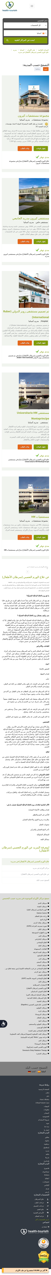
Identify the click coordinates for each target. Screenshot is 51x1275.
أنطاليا (47, 1178)
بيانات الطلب (24, 148)
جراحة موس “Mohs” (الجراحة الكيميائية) (34, 1037)
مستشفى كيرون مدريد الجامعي (30, 218)
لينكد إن (44, 1227)
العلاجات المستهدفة (40, 949)
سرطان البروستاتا (41, 1014)
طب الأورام (31, 50)
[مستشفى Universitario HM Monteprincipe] (34, 390)
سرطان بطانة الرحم (40, 923)
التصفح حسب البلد (42, 880)
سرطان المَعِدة (42, 906)
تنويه (47, 1123)
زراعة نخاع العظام (41, 916)
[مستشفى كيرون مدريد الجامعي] (34, 196)
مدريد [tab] (45, 69)
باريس (47, 1192)
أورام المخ (43, 919)
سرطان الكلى (42, 929)
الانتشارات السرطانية (40, 985)
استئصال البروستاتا (41, 1044)
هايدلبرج (46, 1161)
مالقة (47, 1154)
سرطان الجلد (42, 946)
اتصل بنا (46, 1130)
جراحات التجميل (38, 1206)
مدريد (15, 50)
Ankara (46, 1175)
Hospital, (44, 321)
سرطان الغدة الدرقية (40, 952)
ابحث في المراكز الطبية (25, 40)
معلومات (46, 1110)
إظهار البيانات (40, 148)
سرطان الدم (43, 959)
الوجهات (46, 1106)
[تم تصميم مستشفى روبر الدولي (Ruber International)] (34, 289)
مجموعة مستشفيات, (39, 120)
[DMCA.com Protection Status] (43, 1257)
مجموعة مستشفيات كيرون (33, 116)
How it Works (44, 1099)
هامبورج (46, 1168)
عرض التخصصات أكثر (42, 1220)
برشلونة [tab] (37, 69)
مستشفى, (43, 422)
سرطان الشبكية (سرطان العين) (36, 995)
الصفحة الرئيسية (44, 1089)
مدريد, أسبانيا (25, 120)
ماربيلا (47, 1157)
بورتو (47, 1188)
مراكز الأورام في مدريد (41, 868)
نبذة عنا (46, 1127)
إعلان (47, 1093)
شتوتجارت (46, 1182)
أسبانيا (22, 50)
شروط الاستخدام (43, 1120)
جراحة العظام (39, 1216)
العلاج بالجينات (42, 975)
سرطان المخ (43, 1021)
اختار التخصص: (42, 21)
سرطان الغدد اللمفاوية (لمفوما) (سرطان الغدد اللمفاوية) (28, 1034)
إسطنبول (46, 1147)
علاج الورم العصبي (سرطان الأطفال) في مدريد (33, 52)
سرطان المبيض (42, 962)
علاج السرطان (39, 1199)
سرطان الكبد (42, 982)
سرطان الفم (43, 936)
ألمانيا (33, 1071)
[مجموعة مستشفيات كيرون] (34, 93)
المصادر (46, 1113)
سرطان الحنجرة (41, 1054)
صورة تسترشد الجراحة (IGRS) (37, 926)
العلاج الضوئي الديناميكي (39, 991)
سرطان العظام (42, 1018)
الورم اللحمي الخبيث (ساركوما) (37, 1047)
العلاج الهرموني (42, 1027)
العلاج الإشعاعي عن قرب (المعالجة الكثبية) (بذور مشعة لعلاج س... (25, 968)
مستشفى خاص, (41, 222)
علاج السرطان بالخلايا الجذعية (37, 998)
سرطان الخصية (42, 1001)
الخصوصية (46, 1116)
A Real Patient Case (42, 1103)
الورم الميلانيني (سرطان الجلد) (37, 910)
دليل (47, 1096)
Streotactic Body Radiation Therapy (34, 1050)
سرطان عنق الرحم (40, 972)
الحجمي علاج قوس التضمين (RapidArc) (34, 1005)
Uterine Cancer (42, 913)
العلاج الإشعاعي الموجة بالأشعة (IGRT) (34, 978)
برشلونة (46, 1144)
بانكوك (47, 1141)
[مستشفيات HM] (34, 494)
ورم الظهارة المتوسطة (39, 932)
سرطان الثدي (42, 903)
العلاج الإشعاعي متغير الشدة (37, 1031)
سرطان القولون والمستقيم (38, 1024)
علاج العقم (40, 1209)
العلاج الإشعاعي (42, 942)
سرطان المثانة (42, 965)
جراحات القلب (39, 1203)
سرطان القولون (41, 1008)
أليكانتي (46, 1185)
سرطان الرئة (42, 1011)
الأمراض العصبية (38, 1213)
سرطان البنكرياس (41, 939)
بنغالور (47, 1137)
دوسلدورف (45, 1172)
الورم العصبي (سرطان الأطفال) (36, 988)
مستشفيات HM (40, 517)
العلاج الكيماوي (42, 955)
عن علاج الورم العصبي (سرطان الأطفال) (35, 874)
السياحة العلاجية (43, 50)
